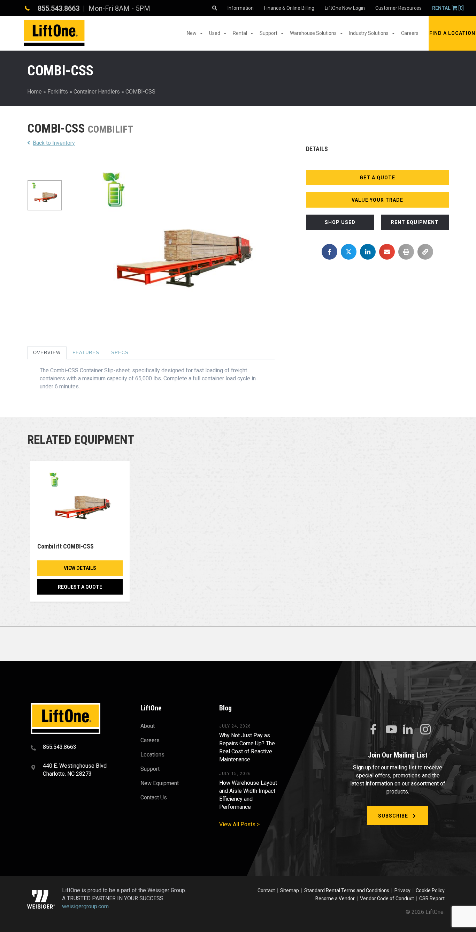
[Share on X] (348, 252)
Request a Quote (80, 587)
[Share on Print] (406, 252)
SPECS (120, 352)
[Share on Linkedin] (368, 252)
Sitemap (290, 890)
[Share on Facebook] (329, 252)
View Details (80, 568)
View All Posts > (239, 824)
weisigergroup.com (85, 906)
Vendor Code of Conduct (388, 898)
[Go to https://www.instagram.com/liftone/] (425, 730)
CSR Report (432, 898)
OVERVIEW (47, 352)
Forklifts (57, 91)
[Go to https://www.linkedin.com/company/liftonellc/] (408, 730)
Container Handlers (97, 91)
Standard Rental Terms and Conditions (346, 890)
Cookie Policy (430, 890)
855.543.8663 (58, 8)
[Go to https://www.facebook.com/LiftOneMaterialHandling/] (373, 729)
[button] (452, 33)
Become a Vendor (335, 898)
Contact (267, 890)
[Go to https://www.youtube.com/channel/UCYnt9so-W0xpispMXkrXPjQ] (390, 729)
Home (34, 91)
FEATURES (85, 352)
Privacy (402, 890)
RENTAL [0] (448, 8)
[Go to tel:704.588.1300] (77, 747)
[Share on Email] (387, 252)
